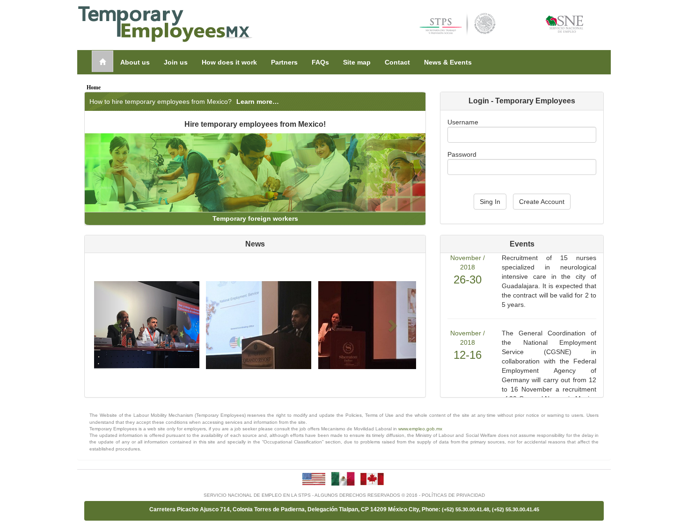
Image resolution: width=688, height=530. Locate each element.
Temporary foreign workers (255, 218)
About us (135, 62)
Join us (176, 62)
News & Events (448, 62)
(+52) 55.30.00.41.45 (515, 509)
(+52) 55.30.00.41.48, (467, 509)
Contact (397, 62)
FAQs (320, 62)
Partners (284, 62)
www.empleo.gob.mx (420, 428)
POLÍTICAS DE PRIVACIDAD (453, 495)
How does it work (229, 62)
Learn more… (257, 101)
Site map (357, 62)
